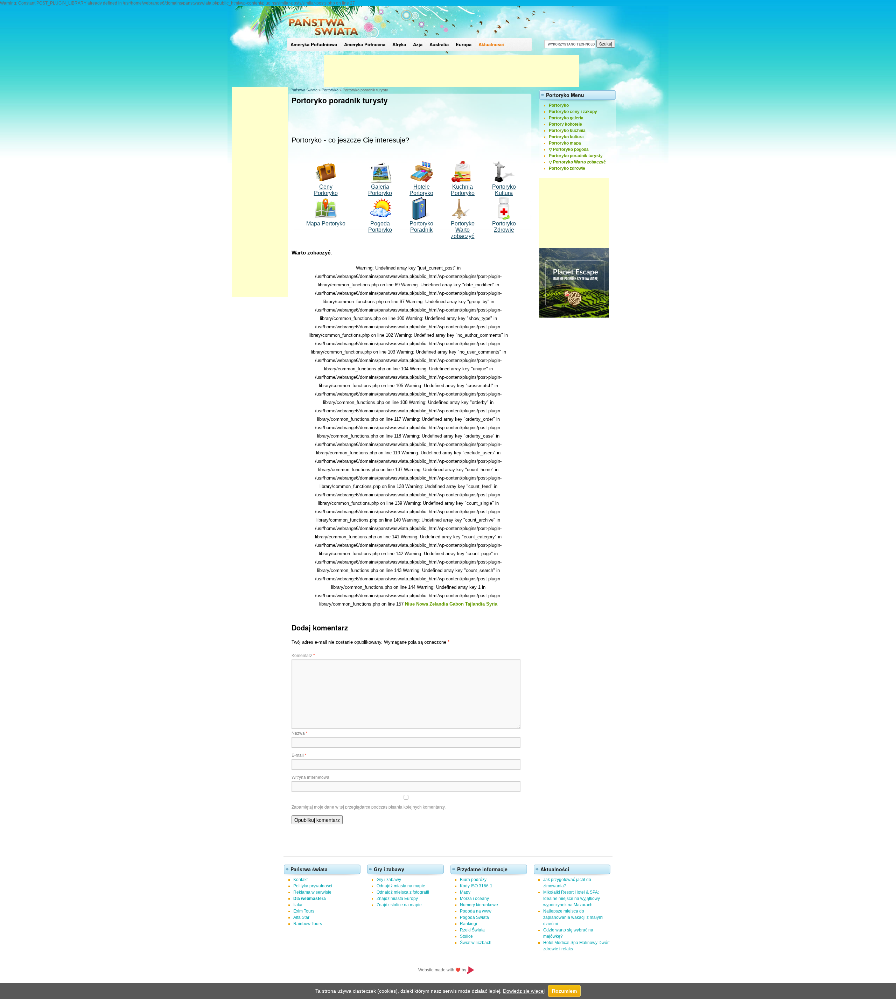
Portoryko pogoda (571, 149)
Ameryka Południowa (313, 44)
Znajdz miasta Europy (397, 898)
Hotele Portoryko (421, 190)
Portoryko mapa (565, 143)
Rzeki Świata (472, 930)
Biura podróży (473, 879)
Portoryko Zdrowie (504, 227)
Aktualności (491, 44)
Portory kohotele (565, 124)
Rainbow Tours (307, 923)
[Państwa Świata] (323, 36)
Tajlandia (475, 604)
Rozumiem (564, 991)
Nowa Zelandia (432, 604)
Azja (417, 44)
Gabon (456, 604)
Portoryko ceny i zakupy (573, 111)
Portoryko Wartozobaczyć (463, 230)
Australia (439, 44)
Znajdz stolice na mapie (399, 904)
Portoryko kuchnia (567, 130)
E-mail (299, 755)
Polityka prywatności (312, 885)
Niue (410, 604)
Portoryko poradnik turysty (576, 155)
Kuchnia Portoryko (463, 190)
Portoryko (330, 90)
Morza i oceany (474, 898)
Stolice (466, 936)
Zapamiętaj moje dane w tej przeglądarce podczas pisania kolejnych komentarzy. (369, 807)
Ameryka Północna (364, 44)
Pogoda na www (475, 911)
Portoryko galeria (566, 118)
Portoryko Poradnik (421, 227)
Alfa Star (301, 917)
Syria (491, 604)
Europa (463, 44)
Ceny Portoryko (326, 190)
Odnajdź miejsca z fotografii (403, 892)
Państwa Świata (303, 90)
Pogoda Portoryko (380, 227)
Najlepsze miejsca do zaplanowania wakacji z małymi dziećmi (573, 917)
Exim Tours (303, 911)
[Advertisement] (451, 71)
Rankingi (468, 923)
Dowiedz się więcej (524, 991)
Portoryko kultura (566, 136)
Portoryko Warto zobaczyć (579, 162)
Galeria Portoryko (380, 190)
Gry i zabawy (389, 879)
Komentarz (303, 655)
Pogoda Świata (474, 917)
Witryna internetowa (310, 777)
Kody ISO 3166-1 (476, 885)
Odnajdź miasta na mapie (401, 885)
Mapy (465, 892)
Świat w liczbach (475, 942)
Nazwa (300, 733)
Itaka (297, 904)
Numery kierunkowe (479, 904)
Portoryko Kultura (504, 190)
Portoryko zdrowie (567, 168)
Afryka (399, 44)
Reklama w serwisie (312, 892)
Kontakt (300, 879)
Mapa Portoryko (325, 223)
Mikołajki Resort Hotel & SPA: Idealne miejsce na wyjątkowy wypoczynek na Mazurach (571, 898)
